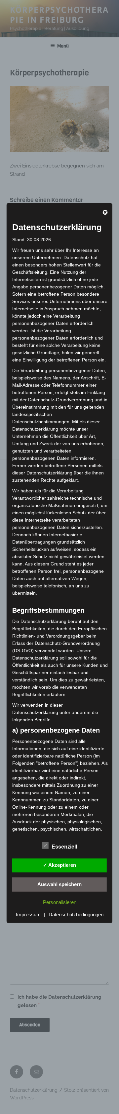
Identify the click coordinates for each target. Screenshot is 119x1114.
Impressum (28, 914)
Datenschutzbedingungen (76, 914)
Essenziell (64, 847)
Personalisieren (59, 902)
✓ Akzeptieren (59, 865)
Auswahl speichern (59, 884)
